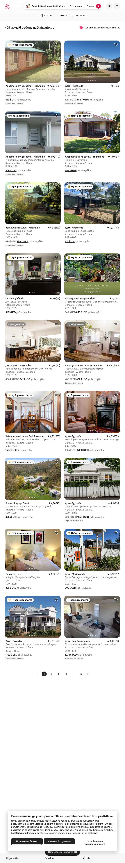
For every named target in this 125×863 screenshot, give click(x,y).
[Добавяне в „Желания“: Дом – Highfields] (115, 44)
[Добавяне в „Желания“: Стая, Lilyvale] (56, 532)
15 (81, 674)
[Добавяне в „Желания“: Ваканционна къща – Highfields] (56, 186)
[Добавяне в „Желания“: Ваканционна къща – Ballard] (115, 257)
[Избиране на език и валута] (109, 6)
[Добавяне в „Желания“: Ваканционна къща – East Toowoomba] (56, 395)
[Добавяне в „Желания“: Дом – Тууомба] (115, 395)
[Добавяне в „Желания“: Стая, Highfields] (56, 257)
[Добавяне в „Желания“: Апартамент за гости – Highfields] (56, 44)
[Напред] (88, 674)
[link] (37, 674)
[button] (10, 99)
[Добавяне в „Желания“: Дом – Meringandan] (115, 532)
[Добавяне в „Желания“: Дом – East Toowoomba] (56, 324)
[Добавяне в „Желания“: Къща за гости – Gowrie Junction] (115, 324)
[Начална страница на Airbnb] (7, 6)
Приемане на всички (26, 841)
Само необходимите (59, 841)
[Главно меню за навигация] (117, 6)
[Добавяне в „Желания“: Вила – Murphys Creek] (56, 461)
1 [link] (44, 674)
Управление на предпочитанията (95, 842)
